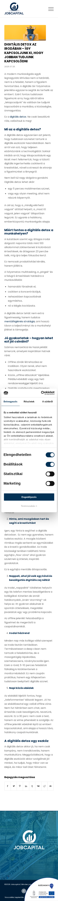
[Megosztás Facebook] (7, 786)
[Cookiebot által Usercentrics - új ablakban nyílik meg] (41, 393)
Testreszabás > (29, 506)
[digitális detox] (25, 33)
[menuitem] (14, 897)
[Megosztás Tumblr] (32, 786)
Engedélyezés (29, 497)
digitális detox (18, 116)
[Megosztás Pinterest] (20, 786)
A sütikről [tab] (47, 401)
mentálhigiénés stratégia (19, 321)
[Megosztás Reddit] (44, 786)
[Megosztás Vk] (38, 786)
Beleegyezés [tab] (10, 401)
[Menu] (49, 8)
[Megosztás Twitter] (14, 786)
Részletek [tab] (29, 401)
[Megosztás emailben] (50, 786)
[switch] (50, 464)
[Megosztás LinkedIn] (26, 786)
